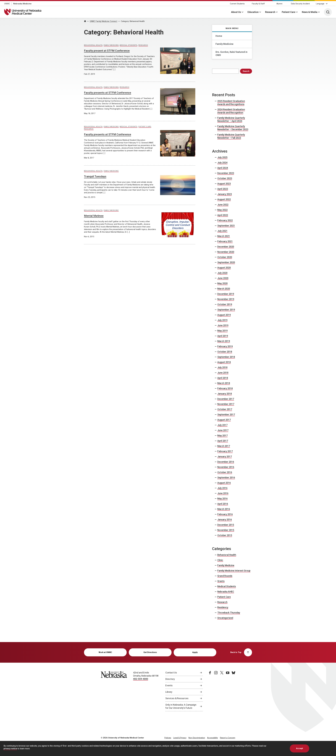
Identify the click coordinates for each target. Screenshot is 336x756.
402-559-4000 (140, 678)
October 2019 (224, 304)
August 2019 (224, 314)
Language (320, 3)
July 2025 (222, 157)
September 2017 (226, 414)
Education (253, 12)
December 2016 (225, 461)
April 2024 (222, 167)
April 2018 (222, 377)
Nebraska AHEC (225, 591)
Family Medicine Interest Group (233, 570)
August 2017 (224, 419)
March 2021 (223, 236)
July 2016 (222, 488)
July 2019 (222, 320)
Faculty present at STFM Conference (107, 50)
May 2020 (222, 283)
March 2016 (223, 509)
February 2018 (225, 388)
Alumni (279, 3)
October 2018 (224, 351)
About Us (236, 12)
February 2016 (225, 514)
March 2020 (223, 288)
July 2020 (222, 272)
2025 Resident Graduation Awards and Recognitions (231, 103)
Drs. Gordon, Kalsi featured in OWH (231, 53)
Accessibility (212, 738)
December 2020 (225, 246)
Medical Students (128, 45)
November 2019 (225, 299)
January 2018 (224, 393)
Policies (167, 738)
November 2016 (225, 467)
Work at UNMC (105, 652)
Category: (133, 21)
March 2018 (223, 383)
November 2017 (225, 404)
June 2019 (222, 325)
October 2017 (224, 409)
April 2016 (222, 503)
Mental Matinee (94, 215)
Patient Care (288, 12)
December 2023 (225, 173)
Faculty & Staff (258, 3)
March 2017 (223, 446)
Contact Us (171, 672)
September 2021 (226, 225)
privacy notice (10, 748)
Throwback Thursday (228, 612)
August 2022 (224, 199)
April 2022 (222, 215)
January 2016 (224, 519)
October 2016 (224, 472)
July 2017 (222, 425)
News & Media (309, 12)
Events (169, 685)
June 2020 (222, 278)
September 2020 (226, 262)
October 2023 (224, 178)
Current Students (237, 3)
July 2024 (222, 162)
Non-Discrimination (196, 738)
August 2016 (224, 482)
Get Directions (150, 652)
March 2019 (223, 341)
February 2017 (225, 451)
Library (168, 691)
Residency (222, 607)
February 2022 (225, 220)
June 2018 (222, 372)
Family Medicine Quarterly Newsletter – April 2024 (231, 119)
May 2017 (222, 435)
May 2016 (222, 498)
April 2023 (222, 188)
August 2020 (224, 267)
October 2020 (224, 257)
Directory (170, 679)
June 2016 (222, 493)
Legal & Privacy (179, 738)
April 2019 (222, 335)
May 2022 (222, 209)
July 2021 (222, 230)
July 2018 (222, 367)
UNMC (7, 3)
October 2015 (224, 535)
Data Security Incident (300, 3)
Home (219, 36)
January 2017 (224, 456)
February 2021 (225, 241)
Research (270, 12)
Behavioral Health (93, 45)
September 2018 (226, 356)
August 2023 (224, 183)
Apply (195, 652)
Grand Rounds (224, 575)
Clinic (220, 560)
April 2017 (222, 440)
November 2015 (225, 530)
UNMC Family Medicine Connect (103, 21)
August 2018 (224, 362)
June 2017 (222, 430)
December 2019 (225, 293)
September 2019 (226, 309)
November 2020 (225, 251)
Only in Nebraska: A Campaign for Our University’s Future (180, 706)
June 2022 (222, 204)
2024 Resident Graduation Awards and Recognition (231, 111)
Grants (221, 581)
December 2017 (225, 398)
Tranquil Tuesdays (95, 176)
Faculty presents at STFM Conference (107, 92)
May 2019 (222, 330)
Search (246, 71)
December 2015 (225, 524)
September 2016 (226, 477)
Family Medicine (224, 44)
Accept (299, 748)
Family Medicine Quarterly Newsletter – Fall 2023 (231, 136)
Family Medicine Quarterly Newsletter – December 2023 (232, 128)
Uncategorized (225, 617)
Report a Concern (227, 738)
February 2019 (225, 346)
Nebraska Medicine (22, 3)
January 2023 (224, 194)
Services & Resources (176, 698)
